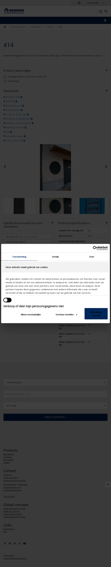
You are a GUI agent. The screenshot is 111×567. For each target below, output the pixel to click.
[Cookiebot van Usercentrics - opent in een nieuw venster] (95, 248)
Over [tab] (91, 256)
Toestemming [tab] (19, 256)
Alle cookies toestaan (96, 314)
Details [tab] (55, 256)
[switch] (7, 300)
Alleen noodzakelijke (31, 314)
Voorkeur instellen (65, 314)
